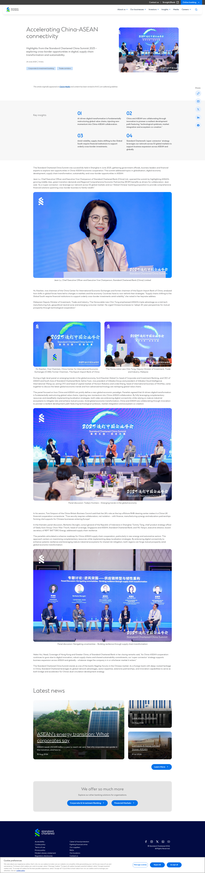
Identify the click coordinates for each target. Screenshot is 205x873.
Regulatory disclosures (44, 856)
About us (121, 9)
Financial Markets (122, 803)
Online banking (189, 2)
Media (176, 9)
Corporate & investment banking (41, 68)
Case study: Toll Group (144, 718)
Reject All (157, 865)
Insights (164, 9)
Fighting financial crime (78, 845)
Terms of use (40, 847)
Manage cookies (140, 865)
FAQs (72, 850)
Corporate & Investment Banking (85, 803)
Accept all (174, 865)
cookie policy (20, 871)
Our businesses (137, 9)
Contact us (154, 2)
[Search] (196, 9)
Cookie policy (40, 845)
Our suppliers (75, 847)
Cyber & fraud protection (79, 842)
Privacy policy (40, 850)
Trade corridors (65, 68)
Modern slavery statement (45, 853)
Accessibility (39, 842)
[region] (102, 865)
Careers (185, 9)
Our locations (75, 853)
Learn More (159, 767)
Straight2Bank (171, 2)
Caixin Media (64, 87)
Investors (153, 9)
